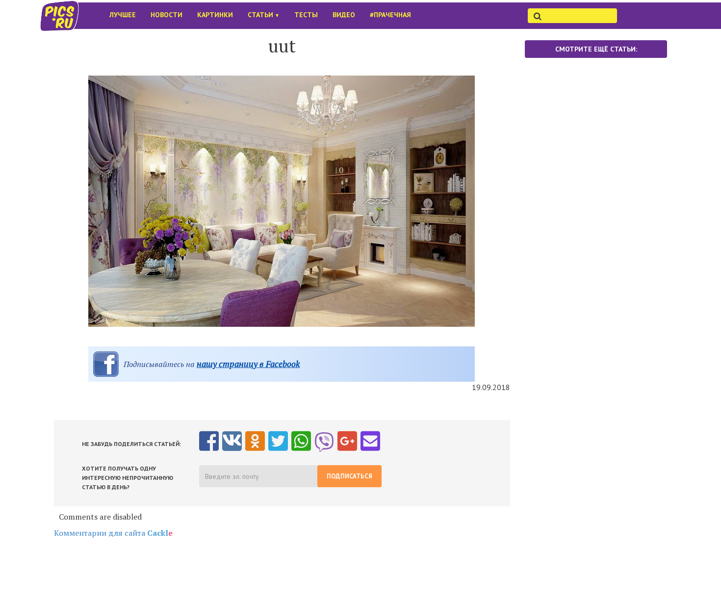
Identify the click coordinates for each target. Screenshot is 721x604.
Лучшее (122, 14)
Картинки (215, 14)
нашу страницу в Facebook (248, 363)
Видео (344, 14)
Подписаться (349, 476)
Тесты (306, 14)
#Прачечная (390, 14)
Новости (166, 14)
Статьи (264, 14)
